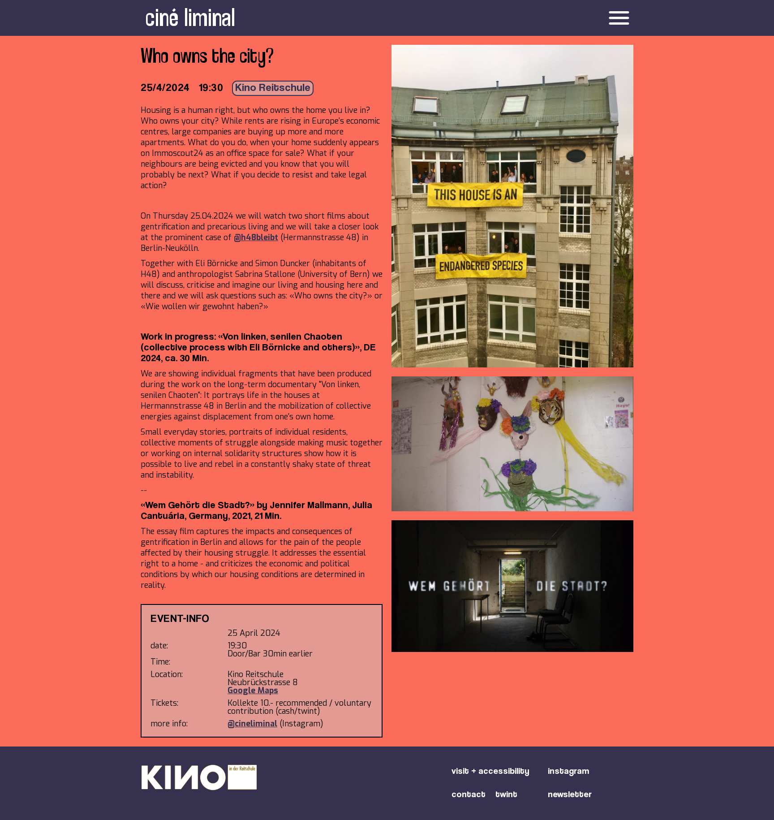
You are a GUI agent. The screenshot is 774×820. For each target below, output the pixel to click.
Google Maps (253, 690)
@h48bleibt (256, 237)
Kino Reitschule (272, 88)
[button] (517, 18)
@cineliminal (252, 724)
